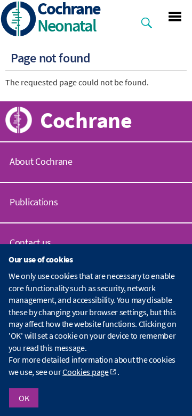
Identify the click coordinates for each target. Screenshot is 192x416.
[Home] (18, 20)
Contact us (30, 242)
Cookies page (85, 371)
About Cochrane (41, 161)
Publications (34, 202)
